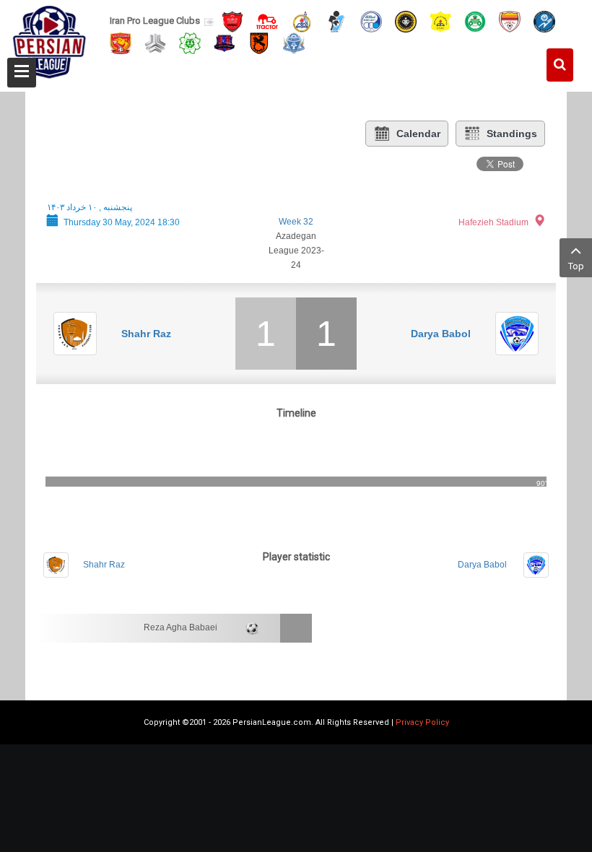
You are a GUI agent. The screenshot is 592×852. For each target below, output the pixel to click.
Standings (512, 133)
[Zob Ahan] (475, 20)
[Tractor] (267, 20)
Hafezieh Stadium (493, 222)
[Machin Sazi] (190, 42)
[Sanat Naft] (440, 20)
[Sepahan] (406, 20)
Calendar (418, 133)
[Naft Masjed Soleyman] (302, 20)
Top (576, 266)
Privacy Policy (422, 722)
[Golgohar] (544, 20)
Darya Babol (441, 333)
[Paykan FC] (336, 20)
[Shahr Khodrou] (120, 42)
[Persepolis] (232, 20)
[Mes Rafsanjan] (259, 42)
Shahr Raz (146, 333)
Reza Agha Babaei (180, 627)
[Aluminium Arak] (294, 42)
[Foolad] (510, 20)
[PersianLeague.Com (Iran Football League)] (49, 41)
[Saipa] (155, 43)
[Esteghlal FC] (371, 20)
